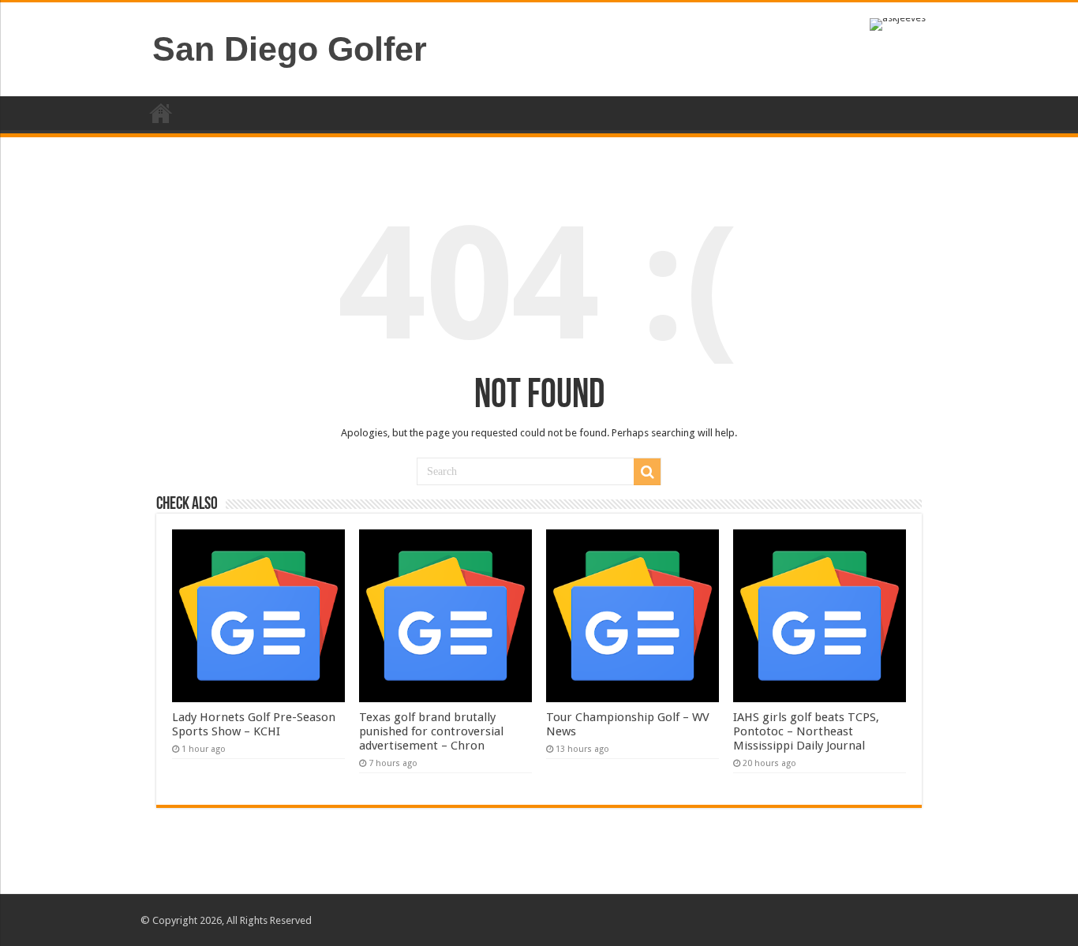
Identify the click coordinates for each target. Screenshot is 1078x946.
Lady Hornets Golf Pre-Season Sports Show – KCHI (253, 724)
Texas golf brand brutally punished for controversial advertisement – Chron (431, 731)
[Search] (647, 471)
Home (161, 112)
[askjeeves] (898, 23)
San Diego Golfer (289, 49)
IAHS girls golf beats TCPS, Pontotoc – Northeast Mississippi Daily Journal (806, 731)
